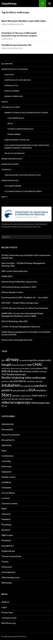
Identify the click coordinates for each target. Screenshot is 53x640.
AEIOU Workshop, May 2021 (14, 321)
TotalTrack (36, 395)
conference (5, 368)
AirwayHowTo (8, 440)
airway (12, 359)
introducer (20, 381)
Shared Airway (14, 134)
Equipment (6, 471)
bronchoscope (18, 365)
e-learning (6, 461)
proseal (21, 390)
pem (15, 390)
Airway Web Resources (11, 159)
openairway (29, 386)
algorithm (33, 360)
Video (3, 24)
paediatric (40, 385)
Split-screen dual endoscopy (14, 271)
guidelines (5, 381)
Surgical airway (8, 551)
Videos (4, 102)
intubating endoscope (35, 381)
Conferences (7, 456)
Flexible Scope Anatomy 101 (16, 45)
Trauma (4, 561)
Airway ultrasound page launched (16, 340)
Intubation (6, 487)
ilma (11, 381)
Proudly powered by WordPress (13, 636)
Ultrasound (6, 567)
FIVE (3, 374)
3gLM (3, 360)
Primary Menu (49, 3)
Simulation (6, 540)
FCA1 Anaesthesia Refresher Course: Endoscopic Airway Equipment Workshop (26, 146)
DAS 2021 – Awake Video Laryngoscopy (19, 302)
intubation (10, 385)
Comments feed (8, 618)
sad (26, 390)
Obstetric (6, 514)
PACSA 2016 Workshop (14, 153)
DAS (45, 368)
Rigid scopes (7, 535)
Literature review (9, 503)
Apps (3, 450)
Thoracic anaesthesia (11, 556)
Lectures (5, 498)
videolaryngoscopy (40, 402)
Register (5, 602)
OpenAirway (9, 3)
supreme (15, 395)
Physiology (6, 524)
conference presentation (20, 368)
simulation (41, 390)
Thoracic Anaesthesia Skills (20, 129)
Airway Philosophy (10, 164)
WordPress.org (8, 623)
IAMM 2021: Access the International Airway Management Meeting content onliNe (22, 314)
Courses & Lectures (10, 107)
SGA (32, 390)
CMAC (37, 364)
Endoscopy (6, 466)
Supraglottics (11, 85)
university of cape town (9, 399)
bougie (6, 364)
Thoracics (6, 169)
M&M (3, 508)
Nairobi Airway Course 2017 (17, 140)
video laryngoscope (25, 399)
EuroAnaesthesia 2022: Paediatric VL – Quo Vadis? (24, 297)
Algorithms (7, 64)
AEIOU (10, 123)
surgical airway (25, 396)
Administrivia (7, 424)
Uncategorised (8, 572)
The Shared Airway (12, 186)
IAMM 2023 (6, 276)
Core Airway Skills (15, 118)
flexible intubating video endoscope (23, 377)
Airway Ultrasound (13, 96)
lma (21, 386)
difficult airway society (28, 371)
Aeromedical (7, 429)
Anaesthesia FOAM (10, 180)
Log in (4, 607)
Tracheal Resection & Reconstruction (22, 175)
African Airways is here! (12, 292)
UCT (45, 395)
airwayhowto (23, 360)
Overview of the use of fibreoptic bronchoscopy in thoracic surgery (19, 34)
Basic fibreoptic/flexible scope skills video (23, 21)
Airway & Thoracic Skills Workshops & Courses (26, 112)
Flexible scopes (8, 477)
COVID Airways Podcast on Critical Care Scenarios (24, 308)
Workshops (6, 582)
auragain (41, 360)
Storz (6, 394)
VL (2, 406)
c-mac (28, 364)
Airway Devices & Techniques (14, 69)
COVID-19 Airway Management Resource (20, 326)
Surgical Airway (11, 91)
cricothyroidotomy (36, 368)
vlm (6, 406)
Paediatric (6, 519)
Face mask (9, 74)
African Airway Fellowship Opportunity (19, 281)
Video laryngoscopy (10, 577)
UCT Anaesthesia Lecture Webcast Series (23, 191)
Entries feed (7, 612)
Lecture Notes (8, 493)
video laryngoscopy (15, 402)
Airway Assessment (10, 434)
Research (5, 530)
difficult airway (9, 371)
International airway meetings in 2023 (18, 287)
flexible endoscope (16, 374)
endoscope (43, 371)
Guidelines (6, 482)
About (4, 197)
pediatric (7, 390)
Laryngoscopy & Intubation (17, 80)
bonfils (48, 360)
